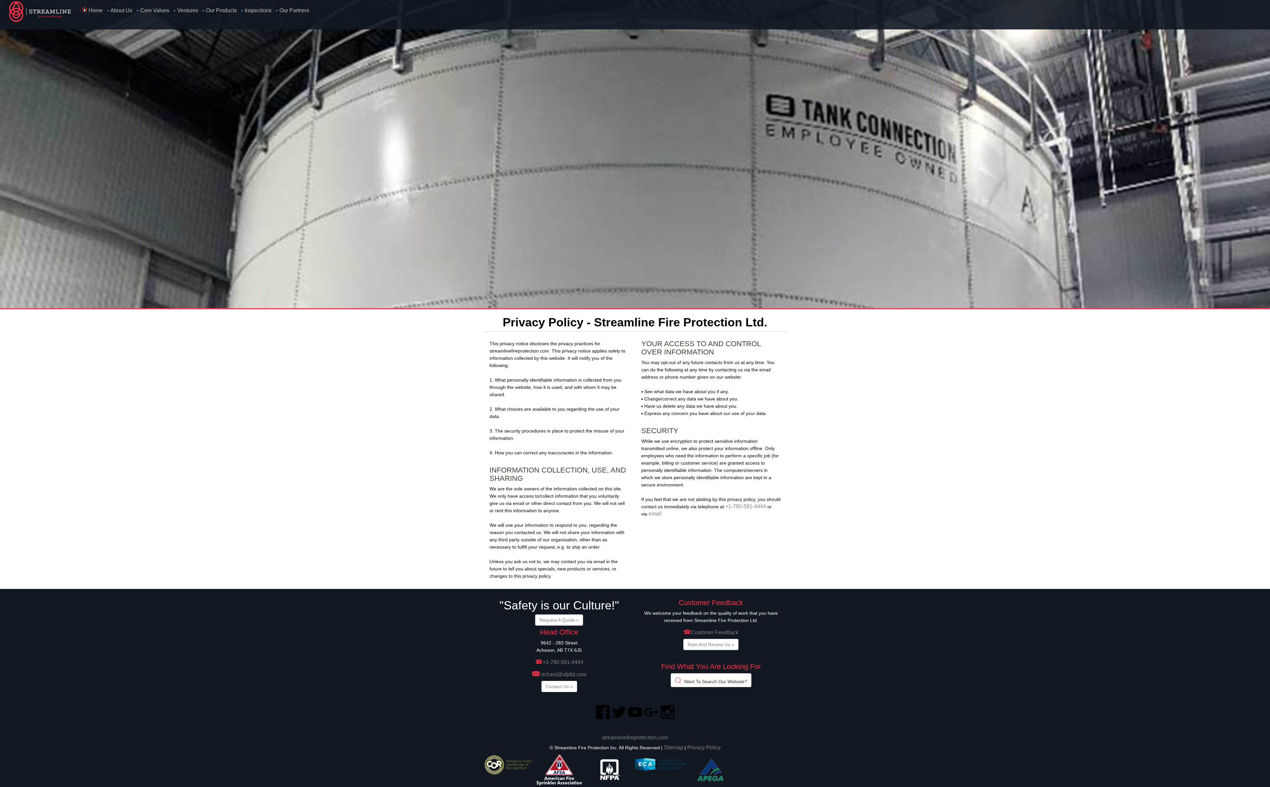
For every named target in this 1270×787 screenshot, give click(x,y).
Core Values (154, 10)
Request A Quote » (559, 620)
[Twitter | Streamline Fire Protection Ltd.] (619, 718)
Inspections (257, 10)
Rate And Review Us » (711, 644)
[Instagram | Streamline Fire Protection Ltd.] (667, 718)
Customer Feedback (715, 632)
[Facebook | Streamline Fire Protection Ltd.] (602, 718)
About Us (120, 10)
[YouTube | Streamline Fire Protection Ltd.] (635, 718)
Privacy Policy (704, 747)
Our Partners (293, 10)
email (655, 514)
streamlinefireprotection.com (635, 737)
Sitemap (673, 747)
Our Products (221, 10)
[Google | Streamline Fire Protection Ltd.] (651, 718)
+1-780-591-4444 (745, 506)
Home (95, 10)
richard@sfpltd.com (563, 674)
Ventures (187, 10)
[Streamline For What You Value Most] (44, 14)
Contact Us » (559, 686)
